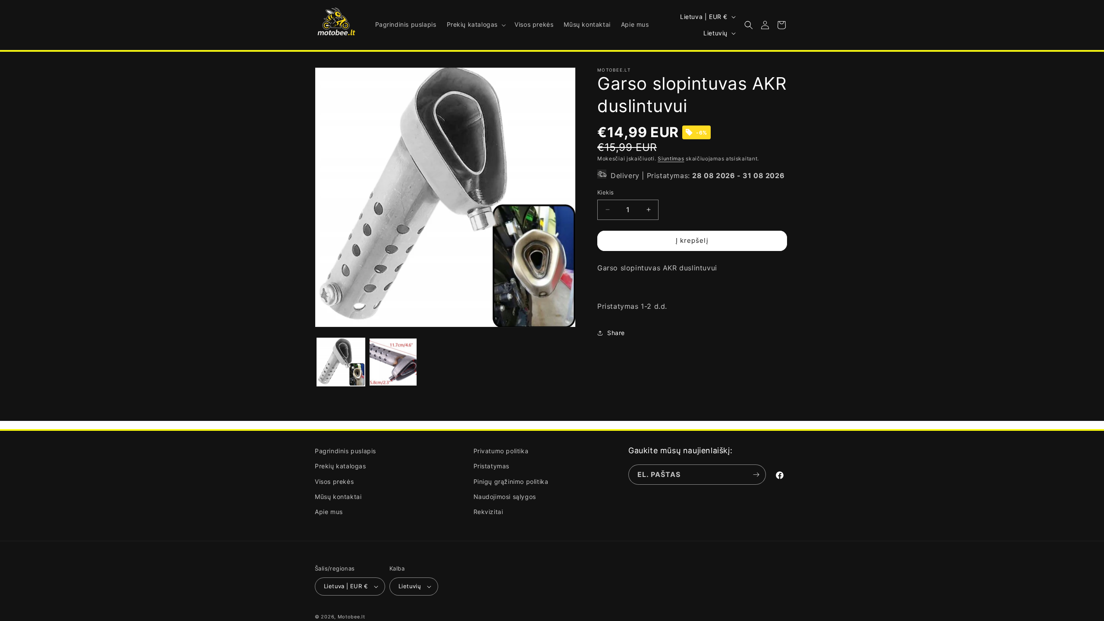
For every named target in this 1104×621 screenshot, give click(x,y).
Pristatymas (492, 466)
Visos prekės (334, 481)
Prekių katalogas (340, 466)
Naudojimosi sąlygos (505, 496)
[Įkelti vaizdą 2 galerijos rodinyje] (393, 362)
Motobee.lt (351, 617)
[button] (476, 25)
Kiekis (605, 192)
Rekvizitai (488, 511)
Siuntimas (671, 158)
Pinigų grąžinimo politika (511, 481)
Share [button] (616, 332)
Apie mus (329, 511)
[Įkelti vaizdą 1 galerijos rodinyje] (341, 362)
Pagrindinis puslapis (345, 451)
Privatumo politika (501, 451)
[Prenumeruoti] (755, 474)
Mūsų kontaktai (338, 496)
